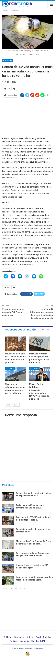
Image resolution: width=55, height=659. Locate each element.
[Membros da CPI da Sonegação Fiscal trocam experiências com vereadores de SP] (8, 544)
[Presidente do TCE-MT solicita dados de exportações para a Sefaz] (8, 520)
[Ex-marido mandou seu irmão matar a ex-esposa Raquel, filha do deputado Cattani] (8, 496)
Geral (38, 637)
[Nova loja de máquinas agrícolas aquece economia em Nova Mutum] (15, 374)
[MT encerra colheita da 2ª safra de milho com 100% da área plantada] (15, 344)
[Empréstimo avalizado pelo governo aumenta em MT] (8, 532)
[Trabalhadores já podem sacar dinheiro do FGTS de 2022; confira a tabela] (8, 508)
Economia (7, 61)
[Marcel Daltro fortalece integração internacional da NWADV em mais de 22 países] (39, 374)
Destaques (19, 637)
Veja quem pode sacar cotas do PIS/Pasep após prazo (13, 312)
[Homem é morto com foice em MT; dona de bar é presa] (8, 568)
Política (13, 641)
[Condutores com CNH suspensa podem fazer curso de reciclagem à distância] (8, 580)
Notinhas (47, 637)
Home (9, 637)
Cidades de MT (38, 641)
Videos (30, 637)
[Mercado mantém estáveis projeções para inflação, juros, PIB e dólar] (39, 344)
